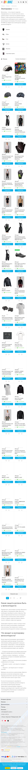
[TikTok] (8, 720)
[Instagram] (2, 720)
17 (20, 598)
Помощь (3, 707)
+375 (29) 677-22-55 (6, 712)
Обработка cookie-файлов (18, 761)
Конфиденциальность (6, 761)
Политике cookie (13, 766)
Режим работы (4, 732)
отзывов (18, 746)
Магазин (3, 702)
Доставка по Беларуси (6, 759)
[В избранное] (6, 87)
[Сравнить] (9, 87)
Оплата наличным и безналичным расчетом (11, 759)
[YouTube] (5, 720)
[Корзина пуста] (26, 2)
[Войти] (23, 2)
